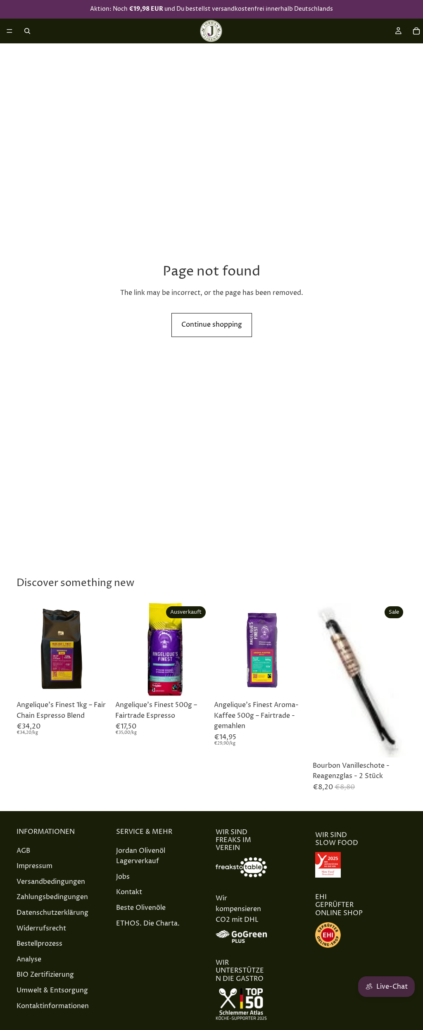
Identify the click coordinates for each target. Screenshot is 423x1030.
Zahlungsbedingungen (52, 897)
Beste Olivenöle (141, 907)
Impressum (34, 866)
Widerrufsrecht (41, 928)
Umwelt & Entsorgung (52, 990)
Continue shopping (211, 324)
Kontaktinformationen (53, 1005)
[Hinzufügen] (97, 683)
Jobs (123, 876)
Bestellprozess (39, 943)
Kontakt (129, 892)
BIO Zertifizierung (45, 974)
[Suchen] (27, 31)
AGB (23, 850)
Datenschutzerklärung (52, 912)
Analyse (29, 959)
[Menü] (9, 30)
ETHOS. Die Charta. (148, 923)
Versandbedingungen (51, 881)
